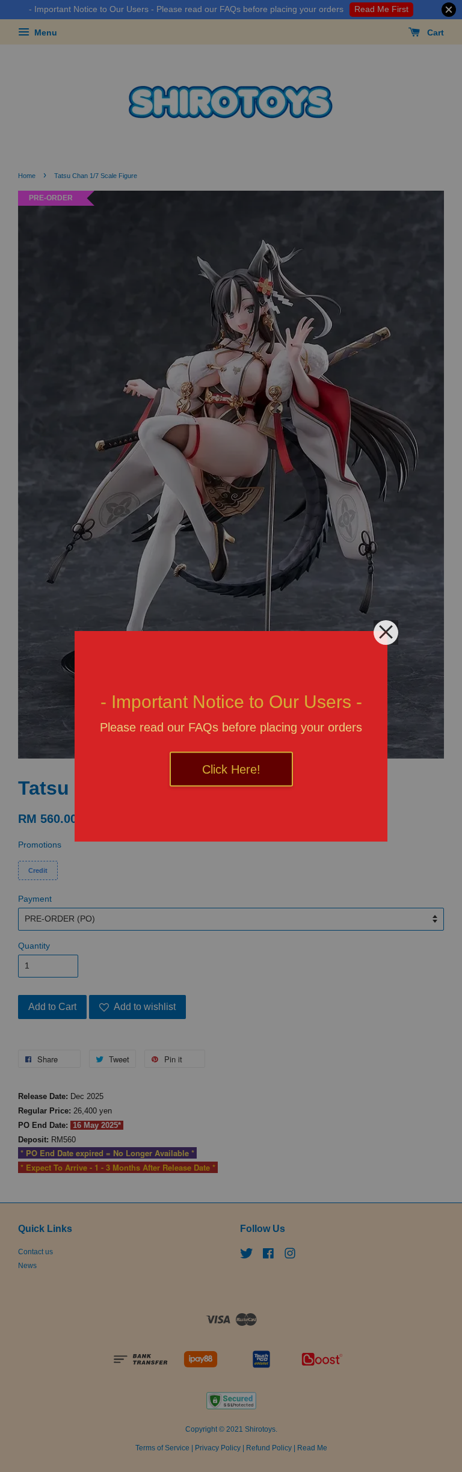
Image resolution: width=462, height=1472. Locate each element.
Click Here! (231, 768)
